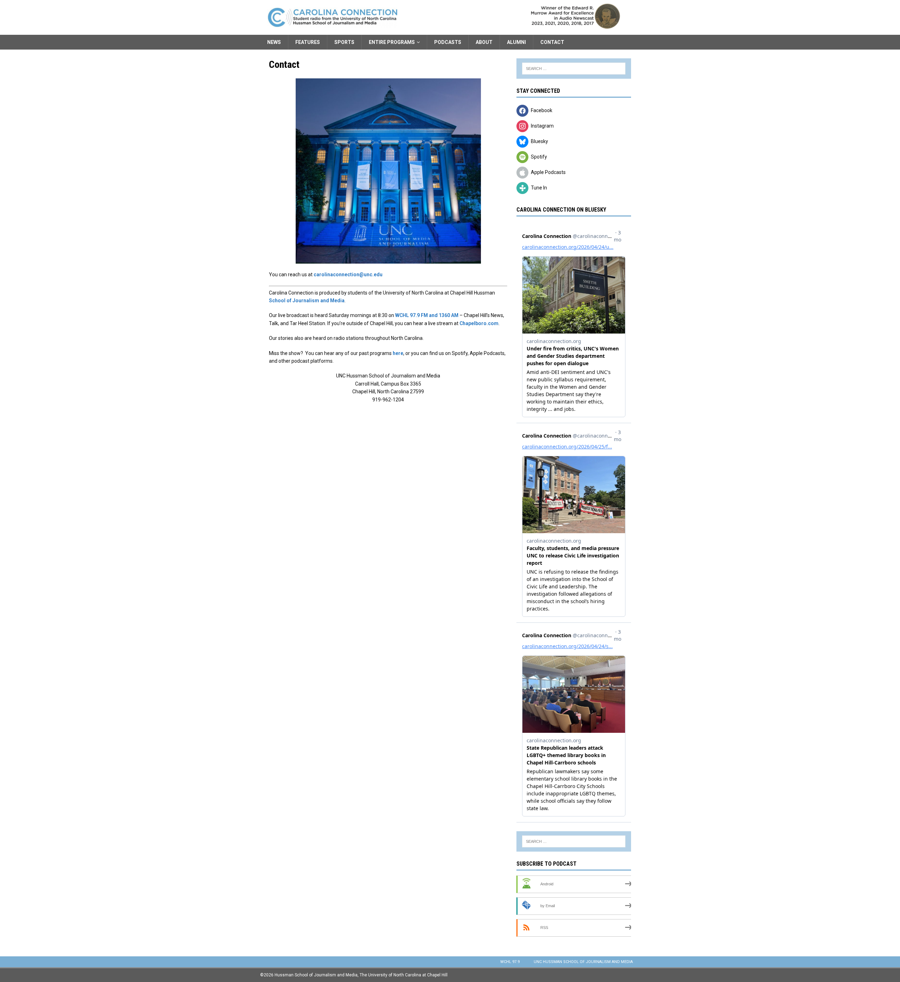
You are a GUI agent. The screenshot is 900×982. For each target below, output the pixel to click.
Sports (344, 42)
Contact (552, 42)
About (484, 42)
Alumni (516, 42)
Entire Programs (392, 42)
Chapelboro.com (479, 323)
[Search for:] (573, 69)
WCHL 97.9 (510, 962)
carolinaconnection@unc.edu (348, 274)
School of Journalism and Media (307, 300)
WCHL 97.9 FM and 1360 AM (426, 315)
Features (307, 42)
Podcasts (447, 42)
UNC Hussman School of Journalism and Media (583, 962)
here (398, 353)
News (274, 42)
